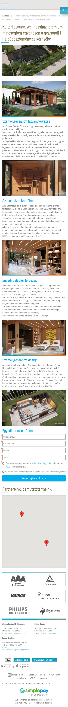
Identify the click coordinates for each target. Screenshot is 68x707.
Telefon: (7, 457)
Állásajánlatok (21, 660)
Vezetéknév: (9, 437)
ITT (47, 156)
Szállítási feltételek (37, 675)
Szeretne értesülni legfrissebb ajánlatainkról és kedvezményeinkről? (36, 472)
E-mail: (6, 450)
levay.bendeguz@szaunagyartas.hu (16, 650)
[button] (21, 514)
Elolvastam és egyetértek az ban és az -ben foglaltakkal (34, 465)
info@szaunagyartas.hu (17, 633)
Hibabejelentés (19, 675)
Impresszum (43, 678)
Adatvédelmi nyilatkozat (43, 463)
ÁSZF (8, 467)
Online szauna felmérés (44, 660)
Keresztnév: (8, 444)
